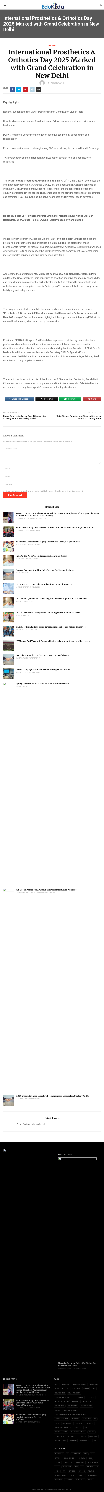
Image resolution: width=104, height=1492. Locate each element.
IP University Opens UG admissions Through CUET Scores (43, 669)
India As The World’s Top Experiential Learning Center (41, 556)
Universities (36, 587)
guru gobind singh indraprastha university (71, 1414)
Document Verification (63, 1397)
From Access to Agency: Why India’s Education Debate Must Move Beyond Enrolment (55, 527)
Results (83, 1436)
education (79, 1397)
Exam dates (87, 1401)
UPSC (95, 1440)
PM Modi (92, 1432)
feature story (29, 518)
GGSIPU (57, 1410)
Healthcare (20, 573)
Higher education (61, 1419)
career (86, 1388)
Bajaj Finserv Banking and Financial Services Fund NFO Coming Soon (78, 417)
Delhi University (74, 1393)
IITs (17, 644)
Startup (81, 1475)
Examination (40, 892)
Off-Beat (72, 1471)
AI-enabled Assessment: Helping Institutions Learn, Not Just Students (49, 542)
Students (73, 1440)
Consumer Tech (69, 1458)
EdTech (20, 544)
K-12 (56, 1471)
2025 (56, 1384)
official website (61, 1432)
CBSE (93, 1388)
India (57, 1423)
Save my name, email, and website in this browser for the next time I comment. (45, 491)
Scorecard (94, 1436)
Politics (91, 1471)
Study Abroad (85, 1440)
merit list (90, 1423)
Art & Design (76, 1454)
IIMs (76, 1467)
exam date (75, 1401)
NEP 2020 (78, 1427)
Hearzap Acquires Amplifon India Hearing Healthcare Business (45, 570)
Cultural (82, 1458)
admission (65, 1384)
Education (19, 518)
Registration (72, 1436)
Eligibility (90, 1397)
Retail (73, 1475)
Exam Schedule (86, 1406)
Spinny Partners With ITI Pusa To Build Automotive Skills (42, 684)
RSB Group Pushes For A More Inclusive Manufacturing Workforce (46, 890)
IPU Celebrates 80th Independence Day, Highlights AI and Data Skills (48, 613)
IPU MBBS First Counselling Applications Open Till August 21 (44, 584)
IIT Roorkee (87, 1419)
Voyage (90, 1480)
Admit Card (59, 1388)
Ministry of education (63, 1427)
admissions (94, 1384)
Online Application (78, 1432)
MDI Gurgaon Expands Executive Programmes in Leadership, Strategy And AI (52, 1096)
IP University (78, 1423)
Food (57, 1467)
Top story (27, 587)
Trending (52, 45)
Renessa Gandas (64, 1369)
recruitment (59, 1436)
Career (18, 558)
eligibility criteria (62, 1401)
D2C (90, 1458)
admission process (79, 1384)
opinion (37, 530)
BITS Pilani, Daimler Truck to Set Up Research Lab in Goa (42, 655)
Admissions (20, 587)
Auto (85, 1454)
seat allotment (60, 1440)
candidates (76, 1388)
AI (16, 544)
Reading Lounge (61, 1475)
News (36, 518)
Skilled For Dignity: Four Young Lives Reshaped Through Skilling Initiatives (51, 627)
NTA (85, 1427)
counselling (60, 1393)
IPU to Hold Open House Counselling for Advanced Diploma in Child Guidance (51, 598)
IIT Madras (75, 1419)
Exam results (72, 1406)
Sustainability (24, 629)
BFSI (17, 629)
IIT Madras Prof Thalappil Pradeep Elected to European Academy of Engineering (54, 641)
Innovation (66, 1423)
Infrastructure (27, 658)
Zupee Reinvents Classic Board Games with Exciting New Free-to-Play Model (24, 417)
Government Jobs (70, 1410)
